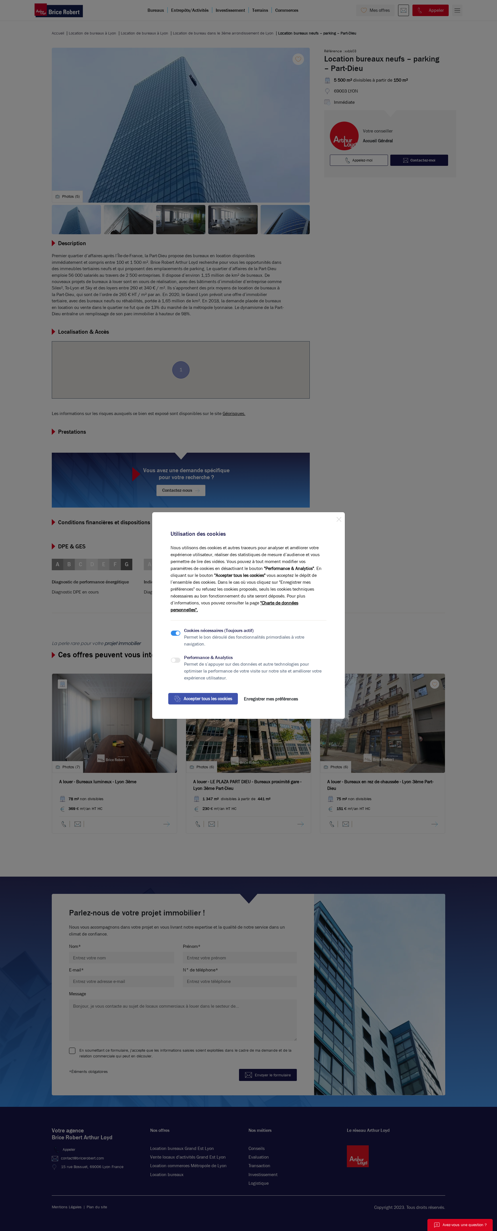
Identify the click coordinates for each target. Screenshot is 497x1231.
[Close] (339, 518)
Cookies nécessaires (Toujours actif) (219, 630)
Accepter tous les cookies (208, 699)
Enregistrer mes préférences (271, 699)
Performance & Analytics (208, 657)
